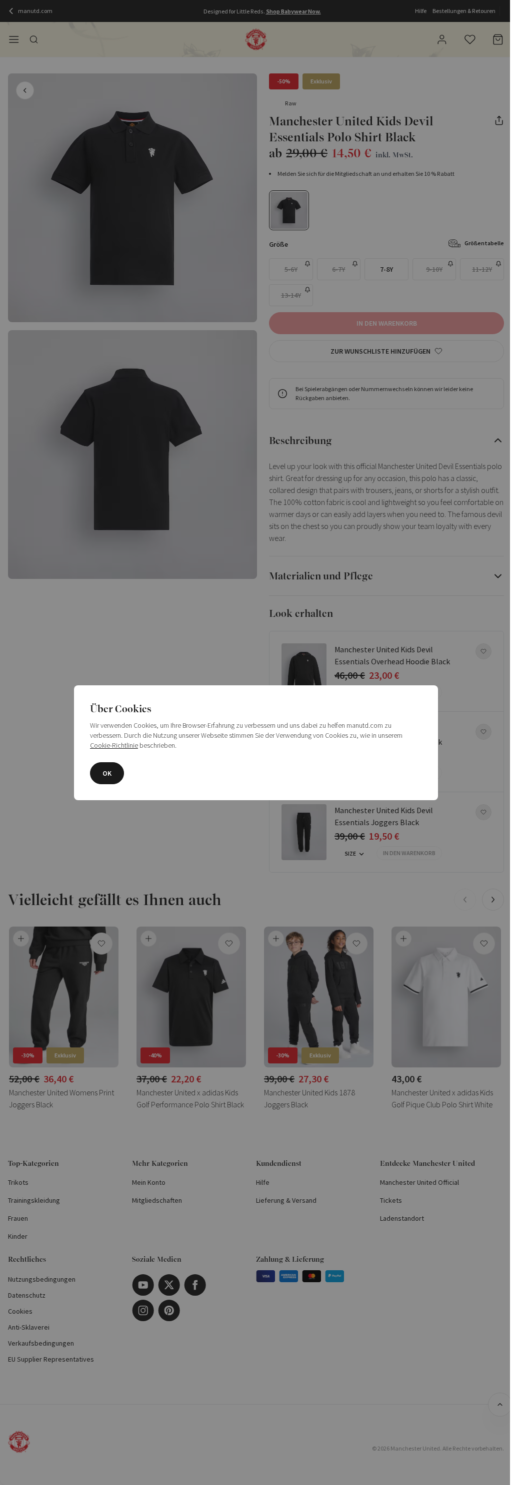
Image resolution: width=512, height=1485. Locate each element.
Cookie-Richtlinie (114, 745)
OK (107, 773)
